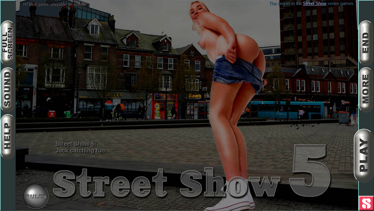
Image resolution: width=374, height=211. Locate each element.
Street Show (314, 3)
